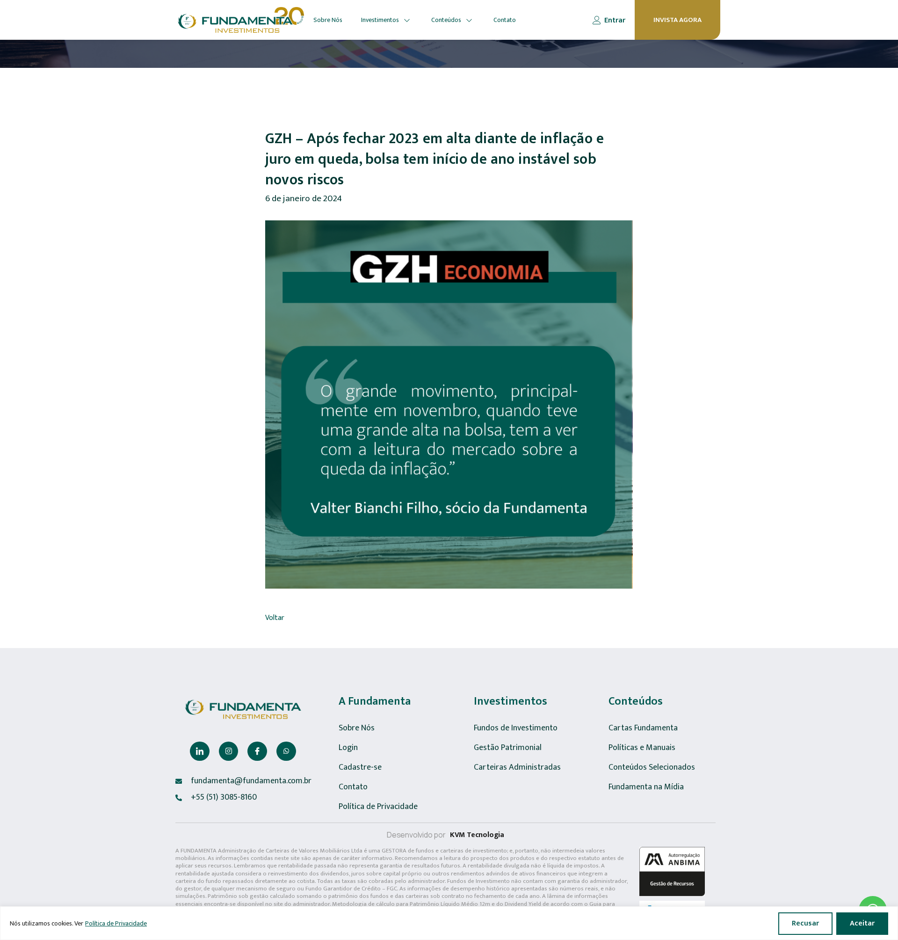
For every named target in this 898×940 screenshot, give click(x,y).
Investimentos (380, 20)
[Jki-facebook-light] (257, 751)
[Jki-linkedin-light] (200, 751)
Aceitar (862, 923)
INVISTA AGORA (677, 20)
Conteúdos (446, 20)
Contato (504, 20)
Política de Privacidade (116, 923)
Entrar (614, 20)
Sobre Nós (327, 20)
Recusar (805, 923)
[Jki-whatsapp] (286, 751)
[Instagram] (229, 751)
